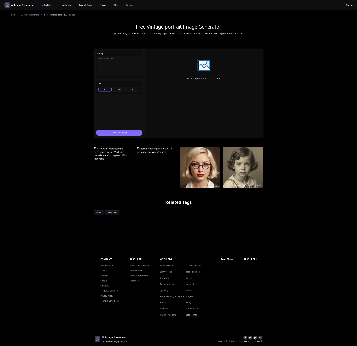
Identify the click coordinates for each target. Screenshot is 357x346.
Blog (116, 5)
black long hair (193, 271)
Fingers (189, 296)
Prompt (100, 53)
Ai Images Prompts (30, 14)
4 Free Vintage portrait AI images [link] (59, 14)
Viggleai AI (105, 285)
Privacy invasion (167, 284)
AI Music (104, 270)
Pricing (129, 5)
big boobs (190, 284)
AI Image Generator (22, 5)
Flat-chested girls (168, 314)
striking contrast (193, 265)
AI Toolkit (46, 5)
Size (99, 83)
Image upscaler (137, 270)
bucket (189, 278)
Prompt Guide (85, 5)
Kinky (188, 302)
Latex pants (191, 314)
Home (14, 14)
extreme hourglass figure (172, 296)
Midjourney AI (107, 265)
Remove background (139, 265)
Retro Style (112, 212)
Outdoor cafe (192, 308)
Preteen (189, 290)
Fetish (163, 302)
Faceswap (134, 280)
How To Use (66, 5)
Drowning (164, 278)
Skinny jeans (166, 271)
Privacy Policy (106, 295)
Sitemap (104, 275)
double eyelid (166, 265)
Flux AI (103, 5)
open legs (164, 290)
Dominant (164, 308)
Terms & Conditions (109, 300)
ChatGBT (104, 280)
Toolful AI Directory (109, 290)
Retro (98, 212)
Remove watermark (139, 275)
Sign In (349, 5)
